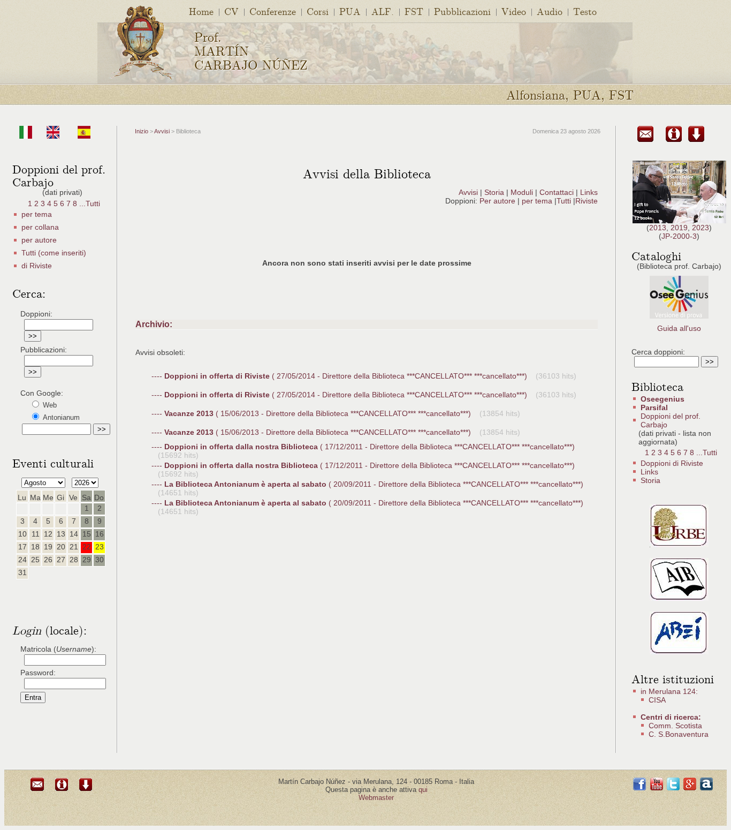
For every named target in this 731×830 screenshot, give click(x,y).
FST (414, 11)
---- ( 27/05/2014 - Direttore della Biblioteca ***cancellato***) (340, 376)
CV (231, 11)
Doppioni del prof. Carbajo (670, 420)
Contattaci (556, 192)
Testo (585, 11)
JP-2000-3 (679, 236)
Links (589, 192)
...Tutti (89, 203)
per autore (39, 240)
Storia (494, 192)
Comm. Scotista (675, 725)
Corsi (318, 11)
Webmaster (376, 798)
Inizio (141, 131)
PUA (350, 11)
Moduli (522, 192)
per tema (36, 214)
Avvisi (162, 131)
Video (513, 11)
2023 (700, 227)
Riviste (586, 201)
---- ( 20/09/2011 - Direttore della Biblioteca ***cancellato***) (367, 484)
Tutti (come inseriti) (53, 252)
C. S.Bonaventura (679, 734)
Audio (549, 11)
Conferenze (272, 11)
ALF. (382, 11)
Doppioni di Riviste (672, 463)
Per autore (497, 201)
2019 (679, 227)
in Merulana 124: (669, 691)
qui (423, 790)
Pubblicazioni (462, 11)
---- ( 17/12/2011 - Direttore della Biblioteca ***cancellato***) (363, 446)
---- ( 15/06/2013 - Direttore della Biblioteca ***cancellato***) (312, 413)
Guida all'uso (679, 328)
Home (201, 11)
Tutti (565, 201)
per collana (40, 227)
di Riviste (36, 265)
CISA (657, 700)
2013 (657, 227)
